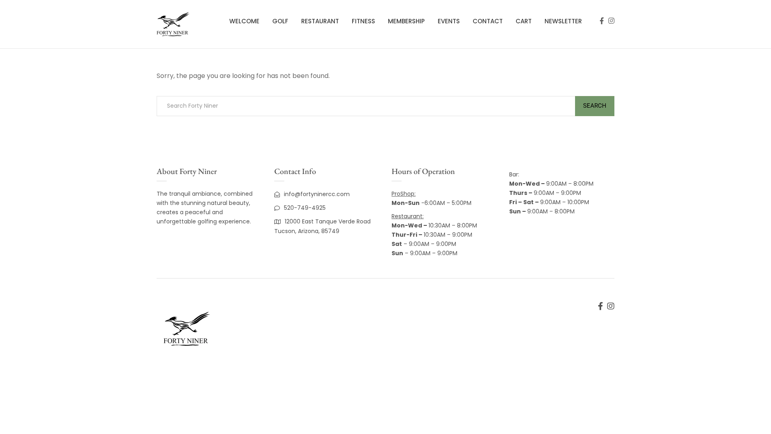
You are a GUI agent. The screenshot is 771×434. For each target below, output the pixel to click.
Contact (488, 21)
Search (594, 105)
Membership (406, 21)
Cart (524, 21)
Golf (280, 21)
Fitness (363, 21)
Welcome (244, 21)
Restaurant (320, 21)
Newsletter (563, 21)
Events (449, 21)
